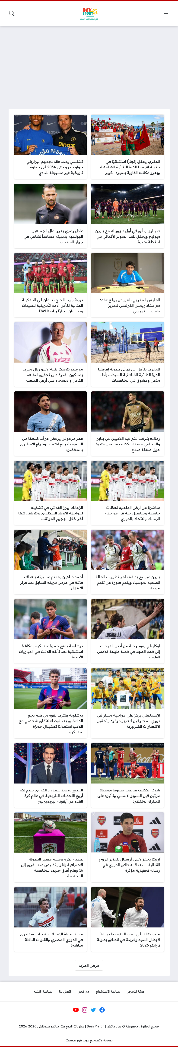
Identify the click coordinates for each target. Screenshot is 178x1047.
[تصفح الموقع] (166, 13)
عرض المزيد (89, 965)
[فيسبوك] (102, 1010)
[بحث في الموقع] (11, 13)
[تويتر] (93, 1010)
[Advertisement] (89, 64)
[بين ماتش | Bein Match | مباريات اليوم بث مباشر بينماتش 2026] (89, 13)
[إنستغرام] (84, 1010)
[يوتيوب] (76, 1010)
